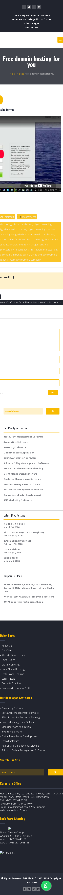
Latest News (8, 678)
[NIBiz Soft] (15, 40)
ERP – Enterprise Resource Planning (23, 468)
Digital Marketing (10, 664)
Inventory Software (15, 447)
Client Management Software (20, 473)
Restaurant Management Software (23, 436)
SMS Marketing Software (18, 500)
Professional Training (13, 674)
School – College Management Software (26, 463)
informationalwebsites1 (17, 540)
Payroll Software (10, 741)
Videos (20, 73)
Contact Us (31, 27)
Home (12, 73)
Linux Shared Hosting (13, 669)
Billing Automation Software (20, 457)
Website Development (14, 655)
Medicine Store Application (19, 452)
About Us (7, 645)
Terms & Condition (12, 683)
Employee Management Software (22, 478)
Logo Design (8, 659)
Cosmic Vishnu (12, 549)
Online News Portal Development (22, 494)
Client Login (31, 23)
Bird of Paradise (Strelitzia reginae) (24, 532)
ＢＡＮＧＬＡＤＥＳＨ (14, 523)
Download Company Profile (16, 688)
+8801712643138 (40, 15)
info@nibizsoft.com (40, 19)
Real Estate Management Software (23, 489)
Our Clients (8, 650)
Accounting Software (16, 442)
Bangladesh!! (11, 557)
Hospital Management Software (22, 484)
